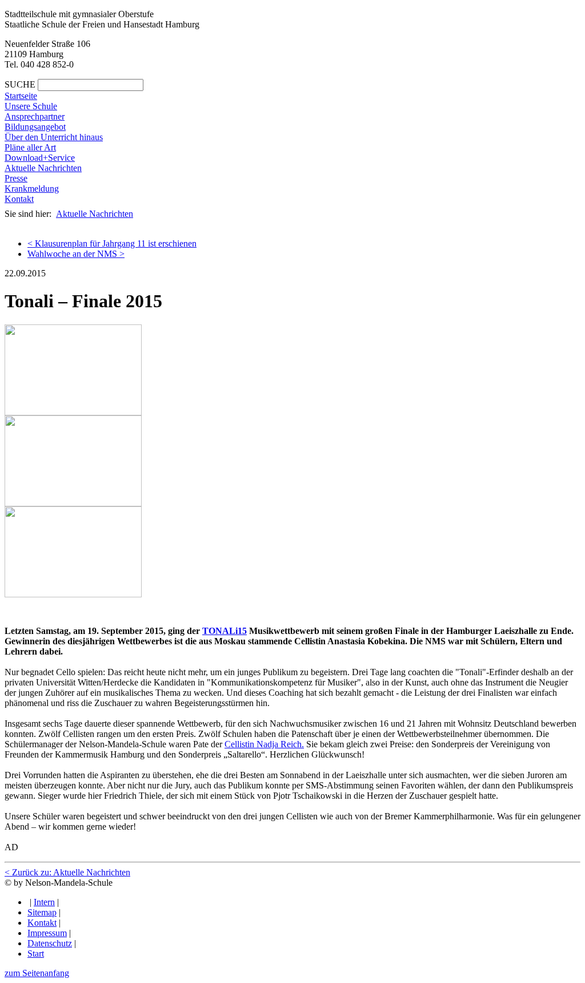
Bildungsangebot (35, 127)
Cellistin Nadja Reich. (264, 744)
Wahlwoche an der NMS (76, 254)
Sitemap (42, 912)
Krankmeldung (32, 188)
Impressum (47, 933)
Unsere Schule (31, 106)
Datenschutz (49, 943)
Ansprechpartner (35, 116)
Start (35, 953)
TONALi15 (224, 631)
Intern (44, 902)
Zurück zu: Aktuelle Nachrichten (67, 872)
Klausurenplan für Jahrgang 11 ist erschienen (112, 243)
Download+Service (40, 157)
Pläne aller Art (30, 147)
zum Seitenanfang (37, 973)
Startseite (21, 96)
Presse (16, 178)
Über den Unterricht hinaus (54, 137)
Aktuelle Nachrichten (43, 168)
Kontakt (19, 199)
